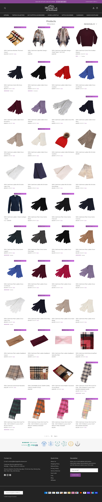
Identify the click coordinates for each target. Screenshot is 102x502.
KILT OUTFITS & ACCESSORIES (36, 15)
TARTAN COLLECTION (18, 15)
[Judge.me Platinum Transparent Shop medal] (64, 443)
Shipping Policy (55, 464)
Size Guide (54, 473)
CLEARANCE (79, 15)
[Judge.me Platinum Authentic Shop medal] (57, 443)
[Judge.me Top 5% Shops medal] (77, 443)
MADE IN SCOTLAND (92, 15)
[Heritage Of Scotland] (51, 8)
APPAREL (6, 15)
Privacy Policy (55, 468)
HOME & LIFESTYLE (53, 15)
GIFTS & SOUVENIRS (67, 15)
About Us (53, 461)
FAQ (52, 475)
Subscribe (75, 475)
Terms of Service (55, 471)
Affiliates (53, 480)
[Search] (5, 8)
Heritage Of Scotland (11, 496)
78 (51, 436)
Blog (52, 478)
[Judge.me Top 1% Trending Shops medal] (70, 443)
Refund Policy (54, 466)
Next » (56, 436)
